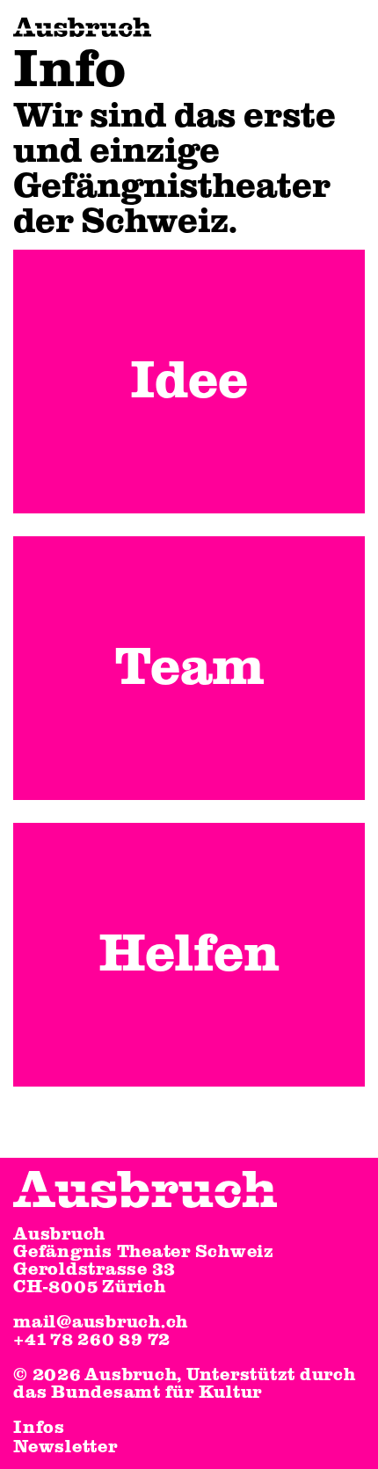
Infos (39, 1427)
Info (69, 70)
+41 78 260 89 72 (92, 1340)
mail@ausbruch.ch (100, 1322)
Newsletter (65, 1447)
